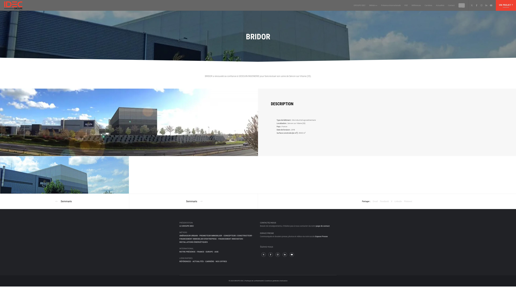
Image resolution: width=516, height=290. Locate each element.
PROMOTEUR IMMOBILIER (210, 236)
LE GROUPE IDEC (186, 226)
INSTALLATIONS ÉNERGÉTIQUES (193, 242)
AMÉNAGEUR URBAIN (188, 236)
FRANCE (200, 252)
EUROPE (209, 252)
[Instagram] (480, 5)
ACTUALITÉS (198, 261)
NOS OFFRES (221, 261)
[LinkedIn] (485, 5)
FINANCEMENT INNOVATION (230, 239)
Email (375, 201)
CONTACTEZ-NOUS (268, 223)
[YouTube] (490, 5)
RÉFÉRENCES (185, 261)
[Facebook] (475, 5)
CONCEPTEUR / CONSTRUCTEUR (238, 236)
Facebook (384, 201)
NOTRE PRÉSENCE (187, 252)
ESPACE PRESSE (267, 233)
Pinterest (408, 201)
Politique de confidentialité (254, 281)
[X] (470, 5)
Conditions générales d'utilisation (276, 281)
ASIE (216, 252)
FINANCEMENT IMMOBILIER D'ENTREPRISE (198, 239)
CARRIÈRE (209, 261)
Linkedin (398, 201)
